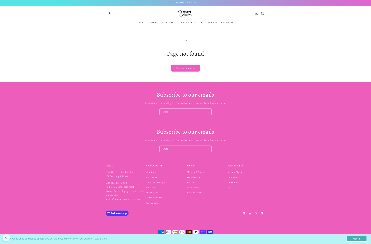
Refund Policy (193, 177)
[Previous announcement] (107, 3)
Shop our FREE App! (155, 182)
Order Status (234, 182)
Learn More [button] (100, 238)
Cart (229, 188)
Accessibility (193, 188)
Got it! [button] (356, 239)
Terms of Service (154, 198)
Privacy (190, 182)
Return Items (234, 177)
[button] (109, 13)
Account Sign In (235, 172)
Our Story (151, 172)
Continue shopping (186, 68)
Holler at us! (152, 193)
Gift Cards (151, 188)
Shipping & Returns (196, 172)
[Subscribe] (208, 111)
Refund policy (152, 203)
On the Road (152, 177)
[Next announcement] (264, 3)
